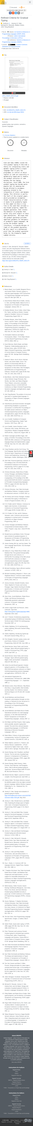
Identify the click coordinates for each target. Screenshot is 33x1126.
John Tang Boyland (7, 27)
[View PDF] (16, 73)
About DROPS (17, 1122)
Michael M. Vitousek (7, 25)
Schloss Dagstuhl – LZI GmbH (18, 1120)
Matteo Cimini (19, 25)
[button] (22, 13)
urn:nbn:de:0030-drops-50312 (15, 112)
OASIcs (16, 1073)
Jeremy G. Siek (16, 23)
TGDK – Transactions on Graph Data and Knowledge (16, 1087)
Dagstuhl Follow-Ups (17, 1075)
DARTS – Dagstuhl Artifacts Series (16, 1080)
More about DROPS (16, 1062)
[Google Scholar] (20, 297)
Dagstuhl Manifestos (16, 1084)
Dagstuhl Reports (16, 1082)
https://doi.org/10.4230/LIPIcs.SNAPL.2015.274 (15, 260)
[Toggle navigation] (30, 2)
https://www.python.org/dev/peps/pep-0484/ (17, 611)
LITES (16, 1085)
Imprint (24, 1122)
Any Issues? (30, 1120)
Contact (17, 1123)
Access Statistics (10, 135)
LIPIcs (16, 1071)
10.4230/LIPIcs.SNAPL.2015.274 (16, 110)
